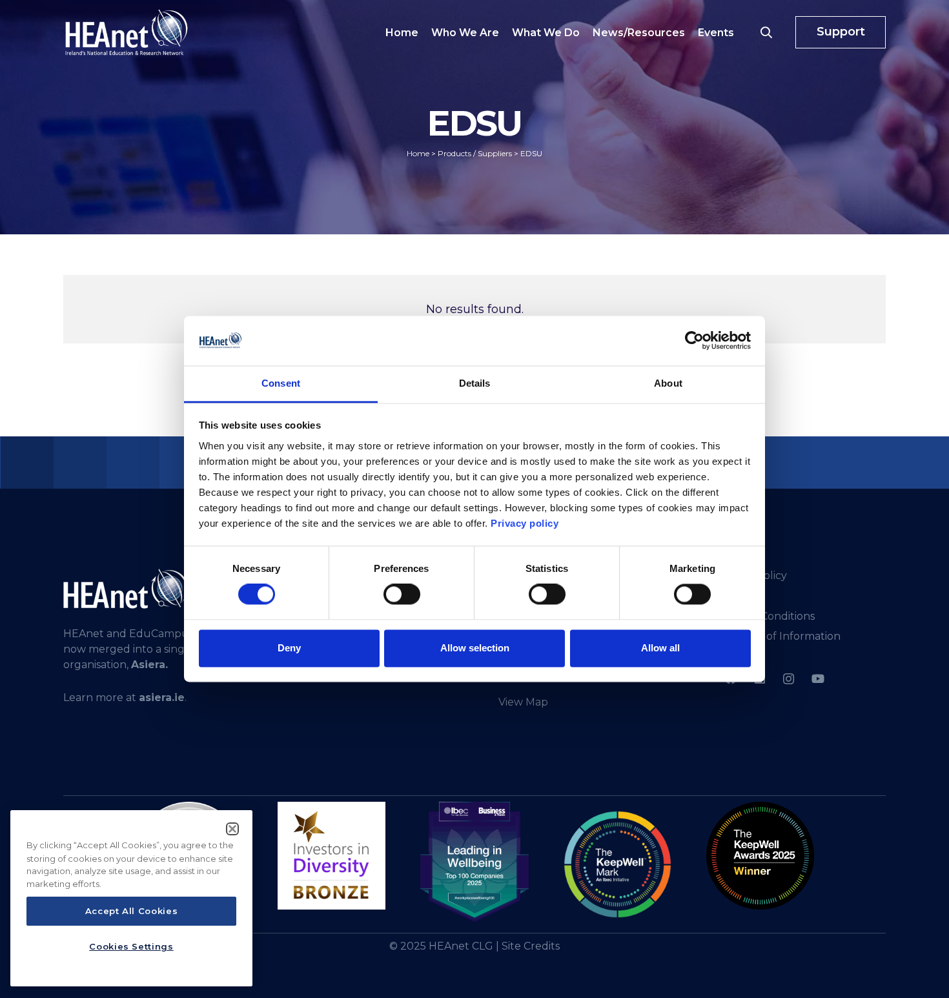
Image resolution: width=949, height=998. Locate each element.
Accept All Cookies (131, 911)
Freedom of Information (778, 636)
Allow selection (474, 647)
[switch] (401, 594)
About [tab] (668, 383)
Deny (289, 647)
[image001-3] (760, 856)
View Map (523, 702)
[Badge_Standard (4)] (474, 862)
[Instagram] (788, 678)
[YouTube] (817, 678)
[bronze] (331, 856)
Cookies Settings (131, 946)
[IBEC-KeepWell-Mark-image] (617, 865)
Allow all (660, 647)
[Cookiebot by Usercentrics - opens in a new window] (694, 341)
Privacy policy (524, 523)
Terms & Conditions (765, 616)
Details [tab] (475, 383)
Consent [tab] (280, 383)
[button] (766, 32)
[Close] (232, 829)
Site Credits (531, 946)
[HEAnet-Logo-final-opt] (126, 32)
